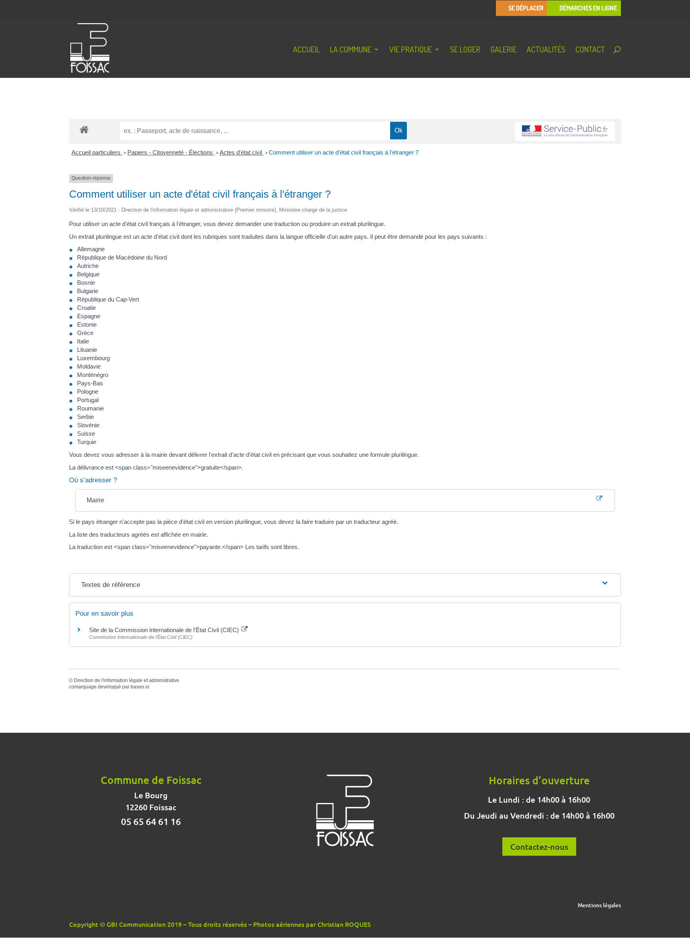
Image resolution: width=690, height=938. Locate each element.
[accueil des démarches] (84, 129)
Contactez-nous (539, 846)
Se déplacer (525, 8)
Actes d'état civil (242, 152)
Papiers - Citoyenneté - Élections (170, 152)
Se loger (465, 50)
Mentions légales (599, 905)
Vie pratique (410, 50)
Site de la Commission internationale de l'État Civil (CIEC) (164, 630)
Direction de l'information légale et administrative (126, 680)
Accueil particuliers (96, 152)
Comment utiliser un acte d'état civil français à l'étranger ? (343, 152)
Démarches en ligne (588, 8)
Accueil (306, 50)
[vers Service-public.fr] (565, 131)
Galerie (503, 50)
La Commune (350, 50)
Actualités (546, 50)
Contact (590, 50)
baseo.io (140, 687)
